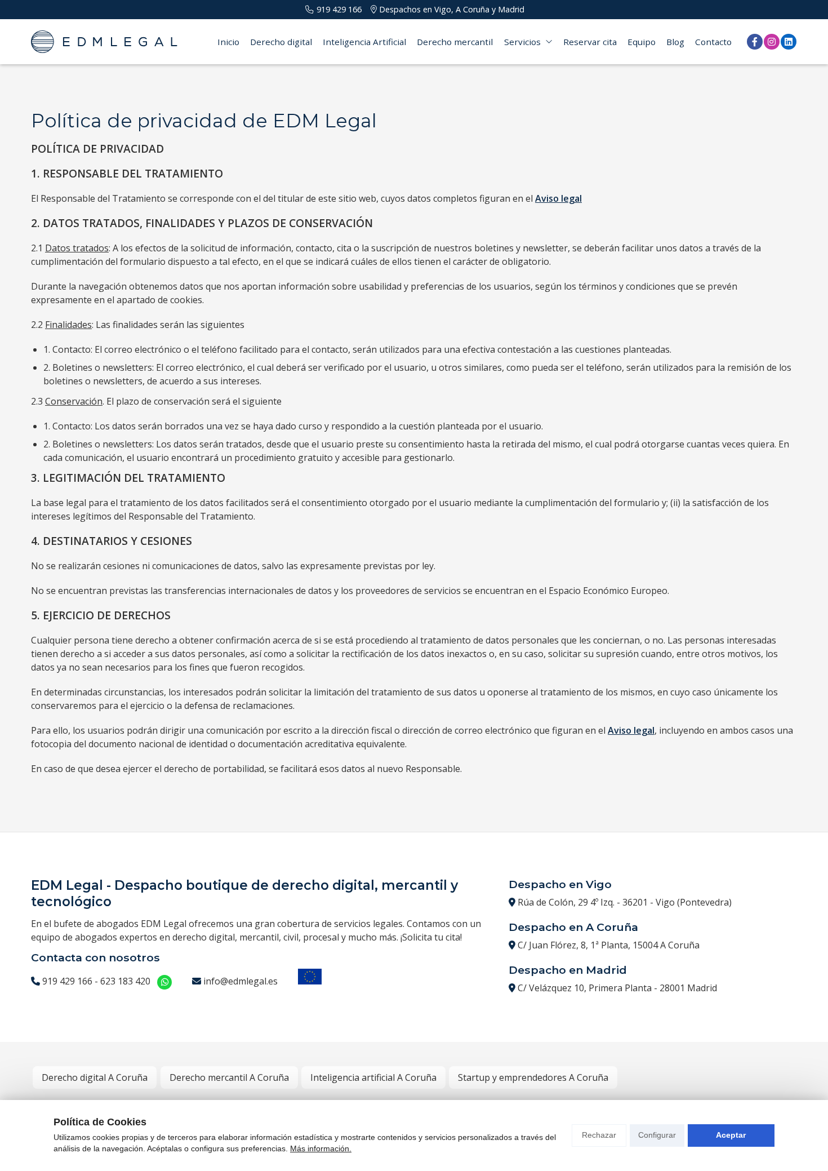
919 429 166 (67, 981)
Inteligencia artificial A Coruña (373, 1077)
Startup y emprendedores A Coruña (533, 1077)
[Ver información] (310, 978)
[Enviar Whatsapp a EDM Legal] (164, 982)
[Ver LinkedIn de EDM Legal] (788, 42)
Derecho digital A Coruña (95, 1077)
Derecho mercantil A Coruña (229, 1077)
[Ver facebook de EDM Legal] (755, 42)
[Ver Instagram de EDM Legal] (772, 42)
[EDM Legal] (104, 42)
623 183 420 (125, 981)
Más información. (320, 1148)
